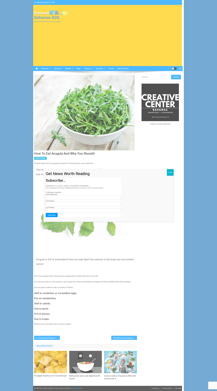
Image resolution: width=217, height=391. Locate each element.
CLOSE (170, 172)
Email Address (52, 194)
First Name (50, 201)
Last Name (50, 207)
